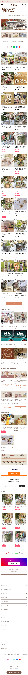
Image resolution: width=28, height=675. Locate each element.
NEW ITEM (3, 625)
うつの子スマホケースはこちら (20, 407)
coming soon (7, 407)
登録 (22, 486)
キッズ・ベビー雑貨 (5, 621)
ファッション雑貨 (4, 609)
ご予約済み (3, 644)
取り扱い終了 (4, 648)
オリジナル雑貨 (4, 585)
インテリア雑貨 (4, 597)
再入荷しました (4, 629)
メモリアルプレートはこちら (20, 386)
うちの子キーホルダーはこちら (7, 385)
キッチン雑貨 (3, 617)
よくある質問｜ (24, 654)
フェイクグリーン (4, 605)
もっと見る (14, 304)
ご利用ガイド (17, 654)
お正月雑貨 (3, 637)
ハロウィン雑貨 (4, 640)
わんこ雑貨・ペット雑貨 (6, 589)
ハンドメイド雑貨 (4, 601)
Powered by (12, 668)
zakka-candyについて (8, 654)
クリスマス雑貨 (4, 633)
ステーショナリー (4, 613)
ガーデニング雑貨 (4, 593)
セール (2, 581)
